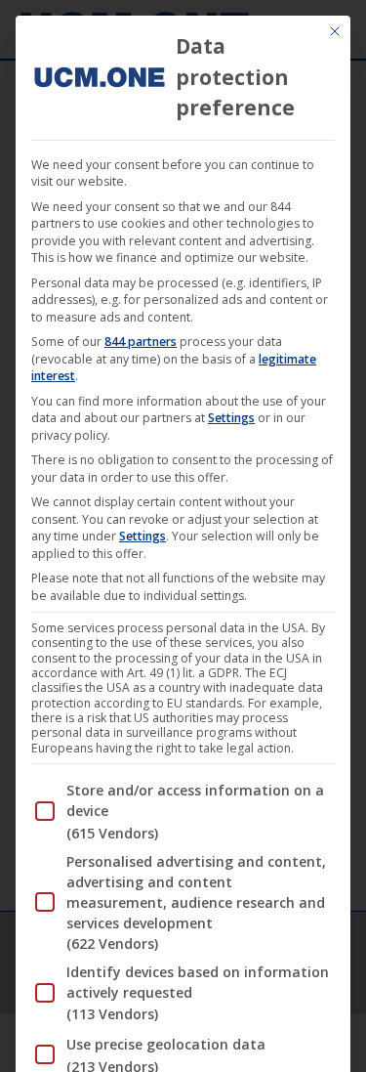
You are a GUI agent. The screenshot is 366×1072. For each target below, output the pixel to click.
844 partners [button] (140, 341)
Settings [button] (231, 417)
